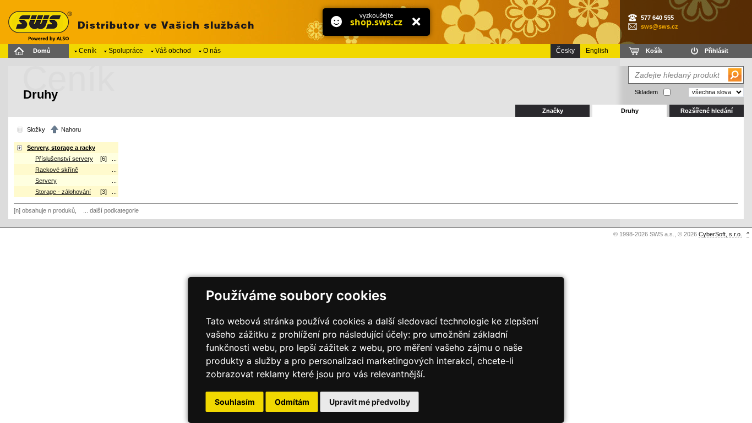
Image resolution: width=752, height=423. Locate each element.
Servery (46, 180)
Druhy (630, 110)
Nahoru (71, 129)
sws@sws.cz (659, 26)
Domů (42, 50)
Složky (36, 129)
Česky (565, 51)
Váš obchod (173, 51)
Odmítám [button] (292, 401)
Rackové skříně (56, 169)
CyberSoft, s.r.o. (720, 234)
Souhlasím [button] (235, 401)
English (597, 51)
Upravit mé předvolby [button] (369, 401)
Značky (552, 110)
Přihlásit (716, 50)
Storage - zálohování (63, 191)
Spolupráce (125, 51)
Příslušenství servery (64, 158)
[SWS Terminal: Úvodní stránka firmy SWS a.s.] (129, 22)
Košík (654, 50)
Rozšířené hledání (706, 110)
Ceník (87, 51)
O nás (212, 51)
